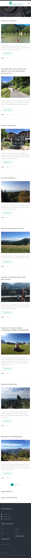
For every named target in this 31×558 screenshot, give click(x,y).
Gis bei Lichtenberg (8, 178)
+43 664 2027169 (6, 514)
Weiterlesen (7, 53)
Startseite (7, 555)
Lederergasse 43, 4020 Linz (8, 519)
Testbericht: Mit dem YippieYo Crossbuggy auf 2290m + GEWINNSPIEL (15, 329)
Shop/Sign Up (18, 529)
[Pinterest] (10, 58)
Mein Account (13, 555)
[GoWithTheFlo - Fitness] (16, 4)
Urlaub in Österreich (8, 125)
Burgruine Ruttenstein (9, 384)
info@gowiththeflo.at (7, 516)
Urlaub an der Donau (9, 21)
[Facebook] (7, 58)
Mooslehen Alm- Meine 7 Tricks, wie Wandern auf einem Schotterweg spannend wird (13, 71)
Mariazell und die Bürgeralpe (11, 436)
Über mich (3, 529)
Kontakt (23, 555)
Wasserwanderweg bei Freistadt (12, 228)
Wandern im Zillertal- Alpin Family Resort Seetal (13, 278)
